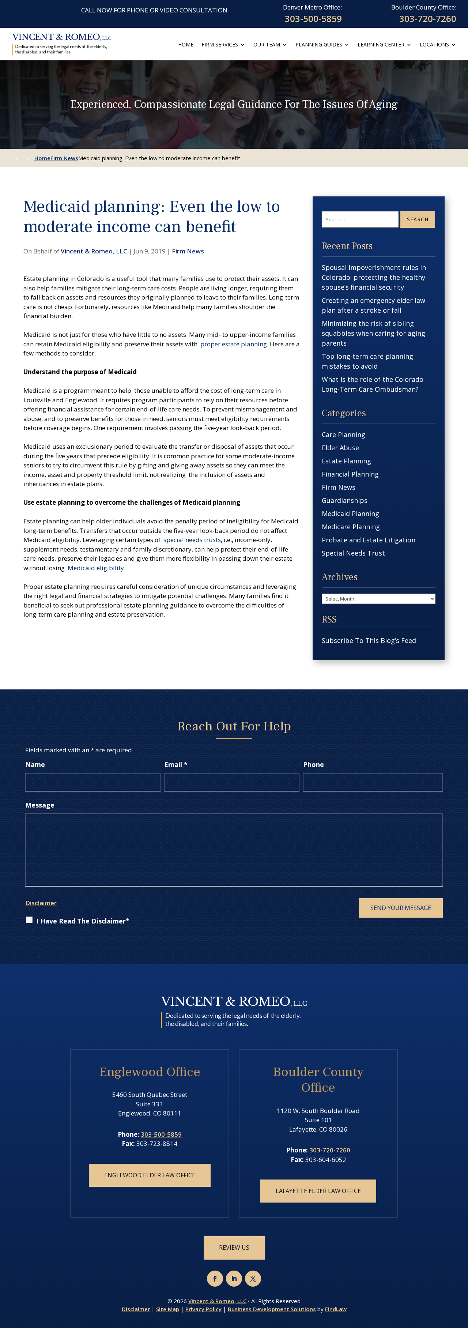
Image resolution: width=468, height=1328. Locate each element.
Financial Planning (350, 474)
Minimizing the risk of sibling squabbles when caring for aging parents (373, 333)
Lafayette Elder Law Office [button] (318, 1191)
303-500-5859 (313, 18)
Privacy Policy (203, 1309)
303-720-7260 (427, 18)
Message (39, 805)
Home (185, 44)
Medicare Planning (351, 526)
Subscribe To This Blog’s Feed (369, 640)
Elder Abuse (340, 447)
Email (176, 764)
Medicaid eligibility (96, 568)
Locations (434, 44)
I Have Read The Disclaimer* (82, 921)
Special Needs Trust (353, 553)
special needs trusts (192, 539)
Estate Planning (346, 460)
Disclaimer (41, 903)
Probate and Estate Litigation (368, 539)
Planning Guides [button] (318, 44)
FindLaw (336, 1309)
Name (35, 764)
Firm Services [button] (219, 44)
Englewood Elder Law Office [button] (149, 1175)
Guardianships (344, 500)
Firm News (188, 251)
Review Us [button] (234, 1248)
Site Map (167, 1309)
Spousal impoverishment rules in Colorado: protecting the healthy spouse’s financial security (374, 277)
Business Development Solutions (272, 1309)
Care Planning (343, 434)
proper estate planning (233, 344)
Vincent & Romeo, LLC (94, 251)
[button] (460, 1274)
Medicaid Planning (350, 513)
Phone (313, 764)
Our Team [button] (266, 44)
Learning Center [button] (381, 44)
